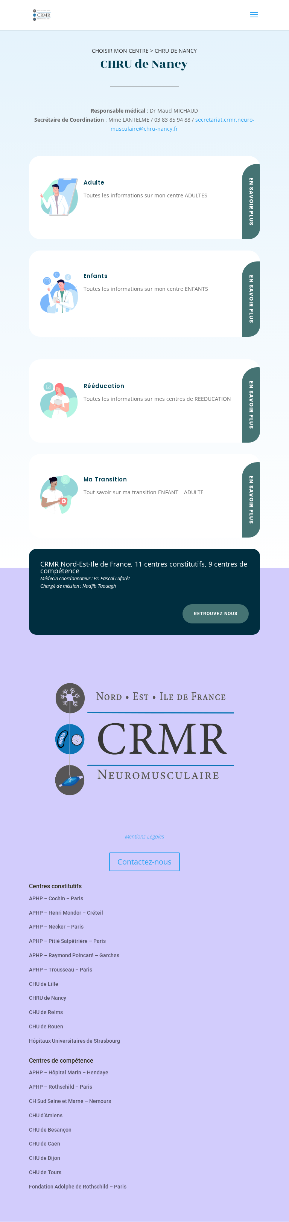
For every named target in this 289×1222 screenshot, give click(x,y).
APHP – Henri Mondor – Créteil (66, 913)
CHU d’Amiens (45, 1115)
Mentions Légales (144, 836)
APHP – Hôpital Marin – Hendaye (68, 1072)
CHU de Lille (43, 984)
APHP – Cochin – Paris (56, 898)
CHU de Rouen (46, 1026)
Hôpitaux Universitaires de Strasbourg (74, 1041)
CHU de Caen (44, 1144)
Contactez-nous (144, 862)
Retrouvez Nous (215, 613)
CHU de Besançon (50, 1130)
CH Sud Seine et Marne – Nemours (70, 1101)
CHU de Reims (46, 1012)
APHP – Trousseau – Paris (60, 970)
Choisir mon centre (120, 50)
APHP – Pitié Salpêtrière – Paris (67, 941)
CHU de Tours (45, 1172)
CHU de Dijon (44, 1158)
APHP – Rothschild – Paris (60, 1087)
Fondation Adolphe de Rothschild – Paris (77, 1187)
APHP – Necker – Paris (56, 927)
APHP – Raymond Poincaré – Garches (74, 955)
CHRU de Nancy (47, 998)
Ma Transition (105, 479)
